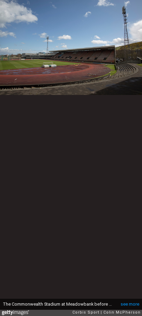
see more (130, 304)
